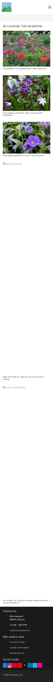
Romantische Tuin (17, 653)
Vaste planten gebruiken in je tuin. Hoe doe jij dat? (23, 155)
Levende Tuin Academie (19, 648)
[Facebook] (5, 665)
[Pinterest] (15, 665)
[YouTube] (20, 665)
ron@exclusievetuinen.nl (20, 630)
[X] (25, 665)
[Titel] (6, 7)
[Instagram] (10, 665)
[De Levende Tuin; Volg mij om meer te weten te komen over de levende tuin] (26, 387)
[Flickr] (39, 665)
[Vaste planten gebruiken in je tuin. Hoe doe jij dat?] (26, 123)
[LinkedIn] (30, 665)
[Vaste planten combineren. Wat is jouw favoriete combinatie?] (26, 77)
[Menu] (50, 7)
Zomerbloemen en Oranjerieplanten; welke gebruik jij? (24, 69)
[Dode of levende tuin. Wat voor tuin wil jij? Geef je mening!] (26, 164)
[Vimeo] (35, 665)
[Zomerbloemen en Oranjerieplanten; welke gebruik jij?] (26, 32)
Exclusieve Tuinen (17, 642)
